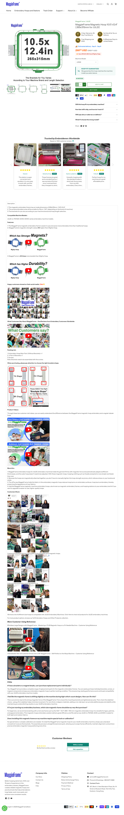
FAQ (37, 786)
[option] (38, 51)
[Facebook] (6, 798)
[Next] (68, 51)
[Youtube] (11, 798)
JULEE (88, 21)
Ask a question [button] (78, 749)
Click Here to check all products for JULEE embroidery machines (86, 614)
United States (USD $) (85, 4)
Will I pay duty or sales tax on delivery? (88, 114)
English (99, 4)
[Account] (112, 3)
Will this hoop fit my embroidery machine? (89, 104)
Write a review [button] (78, 745)
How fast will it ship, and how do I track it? (89, 109)
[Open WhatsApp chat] (4, 808)
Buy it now (93, 90)
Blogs (37, 783)
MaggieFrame (80, 21)
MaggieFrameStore (24, 807)
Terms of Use (65, 789)
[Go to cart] (116, 3)
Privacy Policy (66, 786)
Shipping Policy (66, 777)
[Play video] (28, 242)
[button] (11, 164)
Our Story (39, 777)
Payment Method (67, 783)
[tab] (11, 203)
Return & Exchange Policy (70, 780)
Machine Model (80, 59)
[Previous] (8, 51)
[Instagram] (8, 798)
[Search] (108, 3)
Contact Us (39, 780)
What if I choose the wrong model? (87, 120)
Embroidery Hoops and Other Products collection (51, 618)
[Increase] (84, 84)
